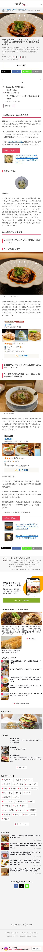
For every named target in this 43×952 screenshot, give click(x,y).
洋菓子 (27, 793)
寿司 (5, 788)
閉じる (2, 949)
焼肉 (21, 788)
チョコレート (30, 814)
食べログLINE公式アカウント (27, 886)
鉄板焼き (6, 797)
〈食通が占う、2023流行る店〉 (15, 87)
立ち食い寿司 (32, 788)
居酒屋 (18, 780)
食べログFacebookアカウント (16, 886)
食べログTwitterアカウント (21, 886)
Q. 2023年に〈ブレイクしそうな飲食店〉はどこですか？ (23, 97)
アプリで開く (16, 356)
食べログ (29, 925)
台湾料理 (32, 810)
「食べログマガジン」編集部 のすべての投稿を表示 (24, 569)
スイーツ (21, 810)
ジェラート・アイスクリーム (14, 801)
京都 (15, 57)
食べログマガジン (21, 4)
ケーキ (18, 793)
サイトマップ (24, 932)
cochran (9, 413)
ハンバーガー (32, 784)
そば (16, 806)
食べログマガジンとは (17, 925)
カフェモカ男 (11, 296)
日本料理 (6, 784)
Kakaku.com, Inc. (13, 936)
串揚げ (6, 819)
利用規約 (15, 932)
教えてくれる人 (12, 90)
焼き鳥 (13, 788)
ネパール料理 (8, 810)
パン (32, 801)
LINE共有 (26, 71)
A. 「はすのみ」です (13, 101)
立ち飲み (6, 814)
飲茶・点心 (7, 793)
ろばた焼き (18, 784)
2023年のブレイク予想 (12, 93)
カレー (24, 806)
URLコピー (38, 71)
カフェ (17, 797)
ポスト (5, 71)
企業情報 (7, 932)
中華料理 (15, 59)
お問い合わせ (34, 932)
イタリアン (7, 780)
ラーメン (6, 59)
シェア (16, 71)
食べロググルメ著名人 (16, 142)
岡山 (23, 57)
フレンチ (28, 780)
